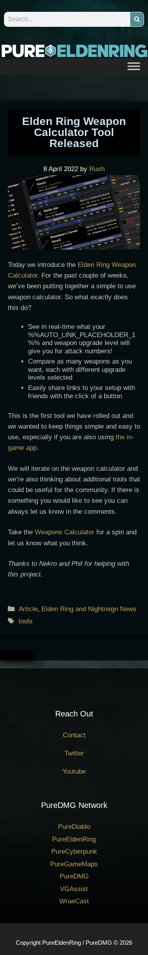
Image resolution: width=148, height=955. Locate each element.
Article (28, 609)
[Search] (137, 19)
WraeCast (74, 901)
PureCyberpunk (74, 851)
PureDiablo (74, 826)
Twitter (74, 753)
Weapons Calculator (64, 532)
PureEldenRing (74, 839)
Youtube (74, 771)
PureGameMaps (74, 864)
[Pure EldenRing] (74, 50)
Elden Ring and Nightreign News (89, 609)
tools (26, 621)
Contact (74, 735)
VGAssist (74, 889)
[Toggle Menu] (133, 66)
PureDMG (74, 876)
